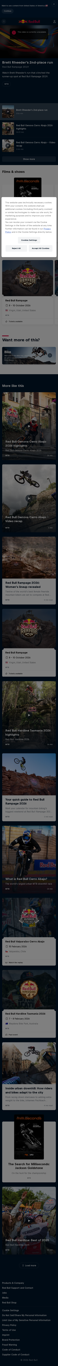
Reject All (16, 248)
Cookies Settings (29, 240)
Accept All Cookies (40, 248)
